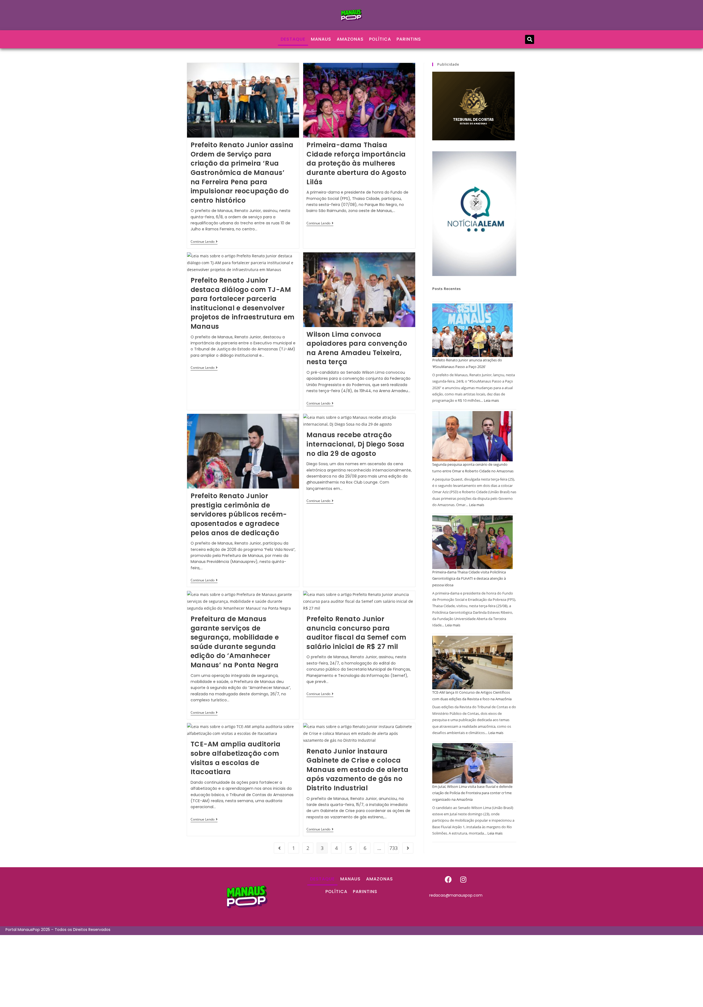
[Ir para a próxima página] (407, 848)
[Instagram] (463, 879)
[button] (529, 39)
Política (380, 39)
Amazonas (350, 39)
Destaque (293, 39)
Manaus (321, 39)
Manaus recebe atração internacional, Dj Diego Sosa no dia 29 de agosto (355, 444)
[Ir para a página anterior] (279, 848)
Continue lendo (204, 242)
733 (393, 848)
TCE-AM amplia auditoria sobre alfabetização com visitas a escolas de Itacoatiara (236, 758)
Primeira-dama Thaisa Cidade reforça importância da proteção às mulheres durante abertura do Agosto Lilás (356, 163)
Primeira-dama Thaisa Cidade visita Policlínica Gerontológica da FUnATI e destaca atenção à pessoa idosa (469, 578)
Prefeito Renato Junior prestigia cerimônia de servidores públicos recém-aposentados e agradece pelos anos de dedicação (239, 514)
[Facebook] (448, 879)
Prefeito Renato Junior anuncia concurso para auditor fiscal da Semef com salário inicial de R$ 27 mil (356, 632)
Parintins (409, 39)
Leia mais (491, 400)
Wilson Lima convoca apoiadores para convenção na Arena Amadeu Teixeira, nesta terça (356, 348)
